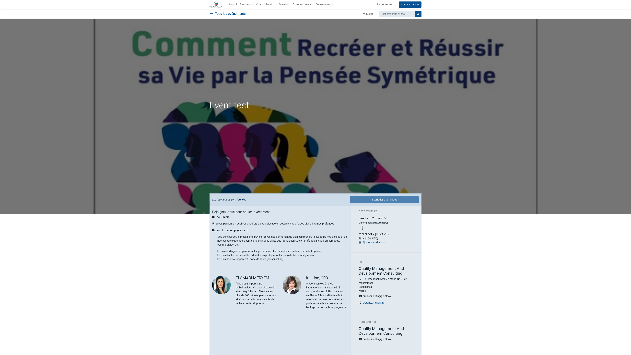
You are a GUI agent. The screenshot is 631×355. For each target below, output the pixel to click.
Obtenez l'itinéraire (374, 302)
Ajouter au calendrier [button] (374, 242)
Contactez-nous (410, 4)
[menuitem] (232, 4)
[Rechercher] (418, 14)
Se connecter (385, 4)
